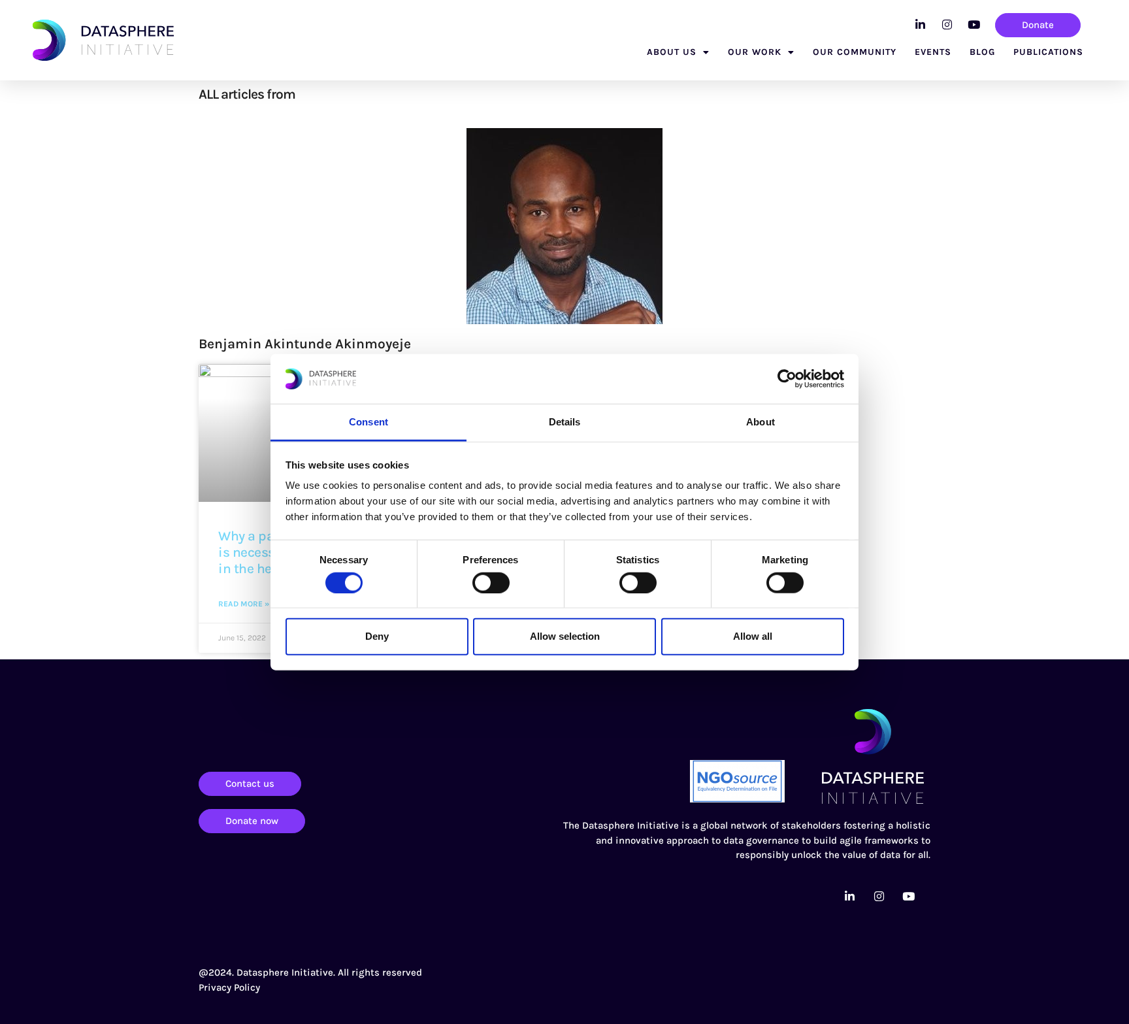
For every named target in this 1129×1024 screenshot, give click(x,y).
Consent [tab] (368, 421)
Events (933, 52)
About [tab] (760, 421)
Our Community (854, 52)
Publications (1048, 52)
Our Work (754, 52)
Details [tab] (565, 421)
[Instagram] (947, 24)
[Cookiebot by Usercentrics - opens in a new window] (787, 379)
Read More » (243, 603)
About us (671, 52)
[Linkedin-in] (920, 24)
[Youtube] (973, 24)
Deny (377, 636)
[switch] (491, 582)
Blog (982, 52)
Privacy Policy (229, 987)
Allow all (752, 636)
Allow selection (565, 636)
